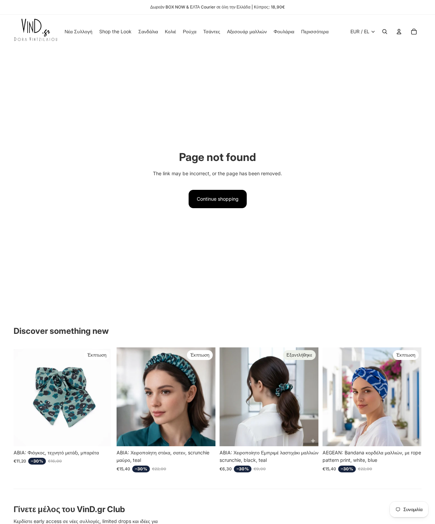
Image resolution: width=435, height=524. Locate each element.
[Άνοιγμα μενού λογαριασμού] (399, 31)
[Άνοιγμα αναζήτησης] (384, 31)
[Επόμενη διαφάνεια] (205, 396)
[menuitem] (315, 31)
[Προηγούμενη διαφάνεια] (127, 396)
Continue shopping (218, 199)
